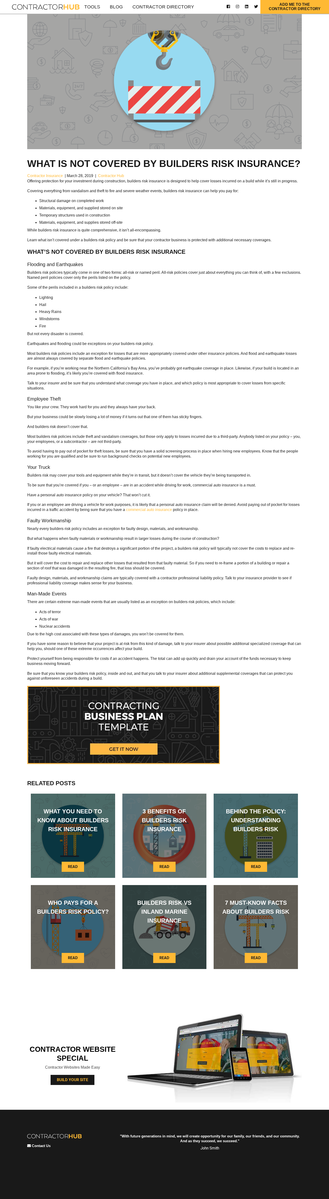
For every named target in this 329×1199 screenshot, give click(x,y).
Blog (116, 6)
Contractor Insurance (45, 176)
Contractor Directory (163, 6)
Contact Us (41, 1146)
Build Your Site (72, 1080)
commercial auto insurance (149, 510)
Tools (92, 6)
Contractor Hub (111, 176)
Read (73, 866)
